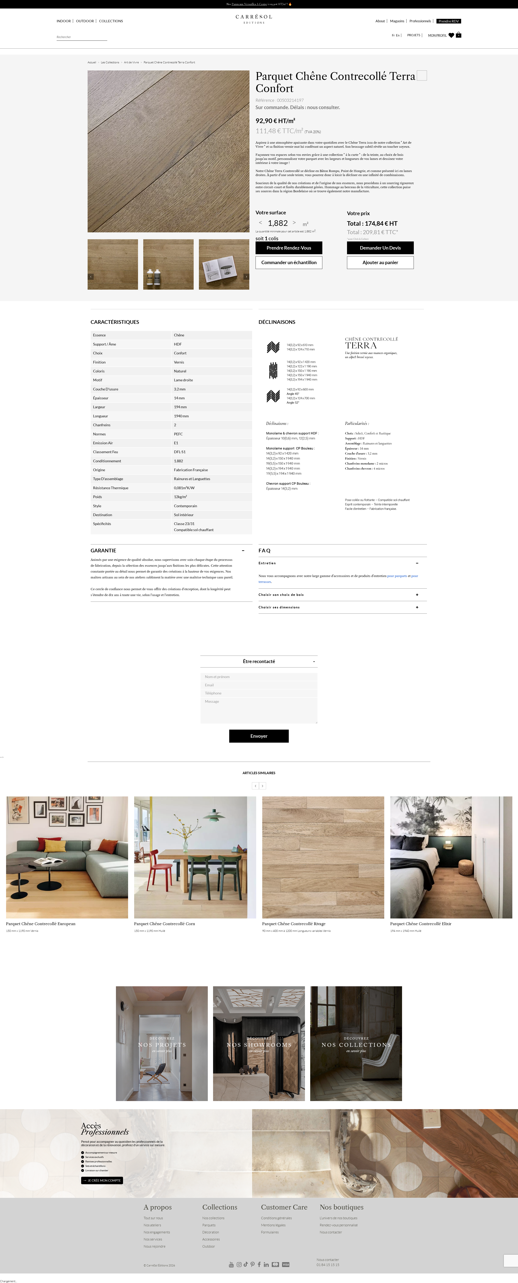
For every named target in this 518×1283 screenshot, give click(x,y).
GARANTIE (103, 550)
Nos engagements (157, 1232)
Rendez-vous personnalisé (339, 1225)
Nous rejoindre (155, 1246)
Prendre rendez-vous (289, 248)
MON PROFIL (437, 35)
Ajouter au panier (380, 262)
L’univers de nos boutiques (338, 1218)
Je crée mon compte (104, 1180)
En (397, 35)
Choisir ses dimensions (279, 607)
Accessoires (211, 1239)
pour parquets (397, 576)
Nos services (153, 1239)
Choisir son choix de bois (281, 594)
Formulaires (270, 1232)
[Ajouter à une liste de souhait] (422, 75)
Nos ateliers (152, 1225)
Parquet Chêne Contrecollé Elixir (420, 924)
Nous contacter (331, 1232)
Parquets (208, 1225)
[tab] (172, 550)
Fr (393, 35)
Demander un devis (380, 248)
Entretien (267, 563)
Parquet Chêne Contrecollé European (40, 924)
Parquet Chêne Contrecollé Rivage (294, 924)
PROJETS (413, 35)
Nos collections (213, 1218)
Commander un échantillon (289, 262)
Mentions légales (273, 1225)
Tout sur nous (153, 1218)
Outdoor (208, 1246)
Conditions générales (276, 1218)
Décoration (210, 1232)
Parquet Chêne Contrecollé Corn (164, 924)
